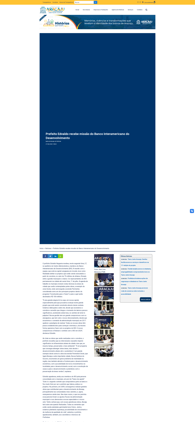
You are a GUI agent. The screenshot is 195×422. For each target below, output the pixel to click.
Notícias (48, 248)
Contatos (139, 9)
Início (41, 248)
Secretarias (86, 9)
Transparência (47, 2)
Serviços (130, 9)
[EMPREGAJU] (97, 22)
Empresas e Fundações (101, 9)
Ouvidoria (55, 2)
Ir (95, 2)
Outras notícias (146, 299)
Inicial (77, 9)
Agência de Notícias (118, 9)
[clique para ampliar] (104, 267)
